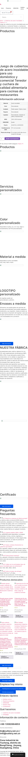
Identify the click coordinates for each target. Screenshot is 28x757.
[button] (14, 518)
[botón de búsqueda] (21, 17)
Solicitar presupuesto (8, 692)
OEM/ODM (15, 8)
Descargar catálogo (7, 680)
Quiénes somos (22, 8)
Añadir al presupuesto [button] (5, 616)
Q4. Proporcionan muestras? (11, 555)
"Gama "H (20, 143)
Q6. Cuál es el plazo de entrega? (12, 571)
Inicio (2, 8)
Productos (8, 8)
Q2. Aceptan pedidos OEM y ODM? (13, 532)
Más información (6, 343)
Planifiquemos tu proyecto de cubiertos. (12, 688)
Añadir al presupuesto (12, 138)
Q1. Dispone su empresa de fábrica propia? (15, 518)
